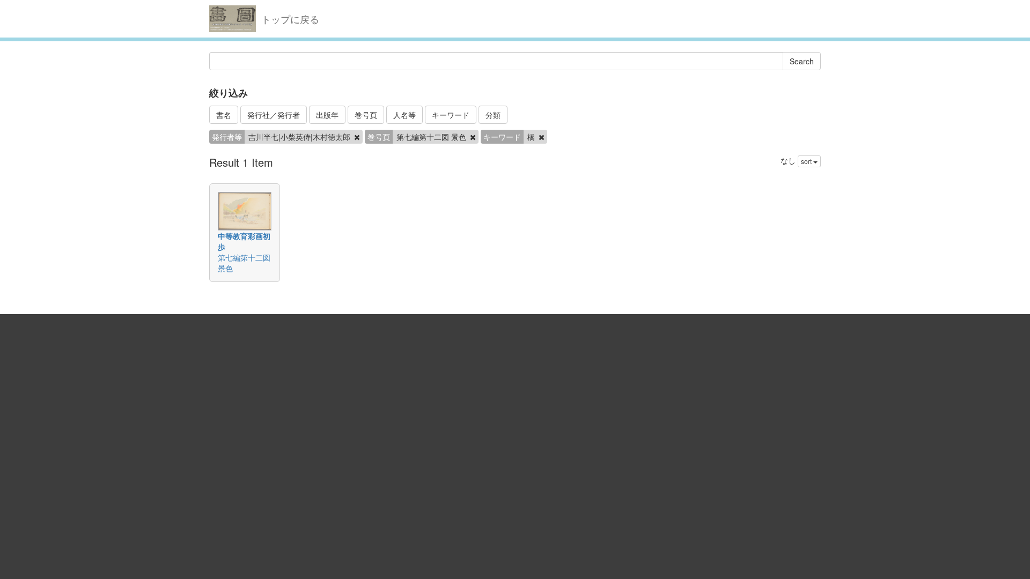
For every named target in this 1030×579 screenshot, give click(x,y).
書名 (223, 114)
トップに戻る (290, 19)
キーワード (450, 114)
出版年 (327, 114)
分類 (493, 114)
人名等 (404, 114)
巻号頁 (366, 114)
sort (807, 161)
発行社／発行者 (273, 114)
